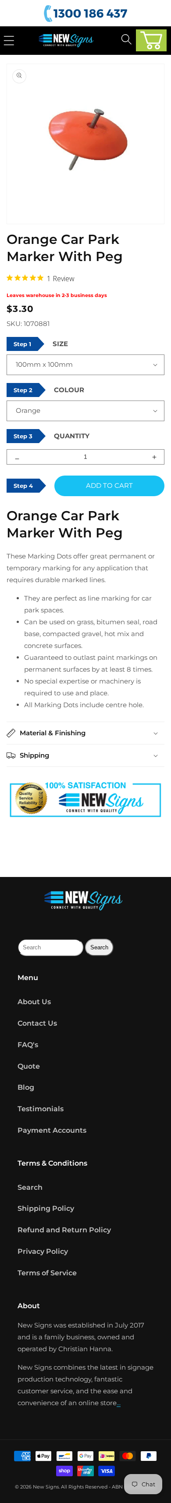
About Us (34, 1002)
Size (60, 344)
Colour (69, 390)
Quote (29, 1066)
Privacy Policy (43, 1251)
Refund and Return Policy (64, 1230)
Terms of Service (47, 1273)
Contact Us (37, 1023)
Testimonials (41, 1109)
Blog (26, 1087)
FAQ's (28, 1045)
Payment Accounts (52, 1130)
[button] (151, 40)
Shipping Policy (46, 1208)
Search (30, 1187)
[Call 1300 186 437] (87, 14)
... (119, 1403)
